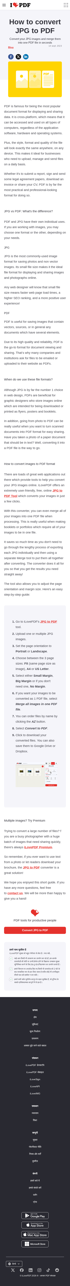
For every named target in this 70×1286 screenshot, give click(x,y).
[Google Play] (35, 1215)
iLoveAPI (35, 1086)
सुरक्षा (35, 1139)
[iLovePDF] (20, 5)
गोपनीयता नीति (35, 1146)
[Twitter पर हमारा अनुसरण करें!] (13, 1270)
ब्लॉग (35, 1194)
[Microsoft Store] (35, 1243)
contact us (15, 893)
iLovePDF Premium (38, 847)
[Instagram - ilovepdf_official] (39, 1270)
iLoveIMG (35, 1093)
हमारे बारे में (35, 1180)
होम (35, 1017)
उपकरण (35, 1038)
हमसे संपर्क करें (35, 1187)
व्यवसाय (35, 1113)
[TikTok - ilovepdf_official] (48, 1270)
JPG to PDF (48, 621)
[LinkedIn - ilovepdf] (30, 1270)
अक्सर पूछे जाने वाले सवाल (35, 1045)
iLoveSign (35, 1079)
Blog (11, 47)
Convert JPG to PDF (35, 930)
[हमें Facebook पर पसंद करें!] (21, 1270)
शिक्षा (35, 1120)
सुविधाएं (35, 1024)
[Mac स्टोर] (35, 1234)
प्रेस (35, 1202)
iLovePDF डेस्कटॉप (35, 1065)
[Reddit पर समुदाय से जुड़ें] (57, 1270)
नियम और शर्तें (35, 1154)
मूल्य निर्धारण (35, 1031)
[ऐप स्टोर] (35, 1225)
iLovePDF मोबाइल (35, 1072)
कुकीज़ (35, 1161)
